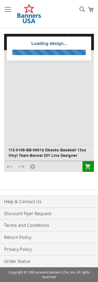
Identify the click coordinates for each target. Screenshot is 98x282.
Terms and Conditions (26, 225)
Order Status (17, 261)
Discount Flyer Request (27, 214)
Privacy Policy (18, 249)
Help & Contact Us (23, 202)
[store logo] (29, 14)
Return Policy (17, 237)
